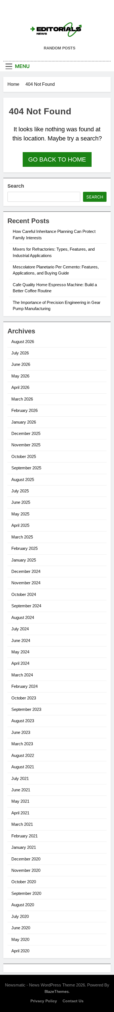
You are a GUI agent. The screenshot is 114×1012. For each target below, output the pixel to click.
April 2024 (20, 663)
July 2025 (20, 491)
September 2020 (26, 893)
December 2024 (25, 571)
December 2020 (25, 859)
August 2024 (22, 617)
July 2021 (20, 778)
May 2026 (20, 376)
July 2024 (20, 628)
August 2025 (22, 479)
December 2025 (25, 433)
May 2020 (20, 939)
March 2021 (22, 824)
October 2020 (23, 881)
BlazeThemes (57, 991)
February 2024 (24, 686)
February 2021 (24, 836)
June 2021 (20, 789)
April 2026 (20, 387)
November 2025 (25, 444)
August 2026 (22, 341)
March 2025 (22, 537)
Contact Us (73, 1001)
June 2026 (20, 364)
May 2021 (20, 801)
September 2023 (26, 709)
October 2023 (23, 698)
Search (15, 186)
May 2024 (20, 652)
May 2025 (20, 514)
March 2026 (22, 399)
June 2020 (20, 927)
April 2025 (20, 525)
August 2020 (22, 904)
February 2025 (24, 548)
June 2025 (20, 502)
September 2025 (26, 467)
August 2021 (22, 766)
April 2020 (20, 950)
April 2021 (20, 812)
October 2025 (23, 456)
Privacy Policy (43, 1001)
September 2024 (26, 605)
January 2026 (23, 422)
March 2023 (22, 743)
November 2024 (25, 582)
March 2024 (22, 675)
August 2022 (22, 755)
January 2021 (23, 847)
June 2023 (20, 732)
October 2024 (23, 594)
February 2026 (24, 410)
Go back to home (57, 159)
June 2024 (20, 640)
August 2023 (22, 720)
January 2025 (23, 560)
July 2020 (20, 916)
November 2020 (25, 870)
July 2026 (20, 353)
